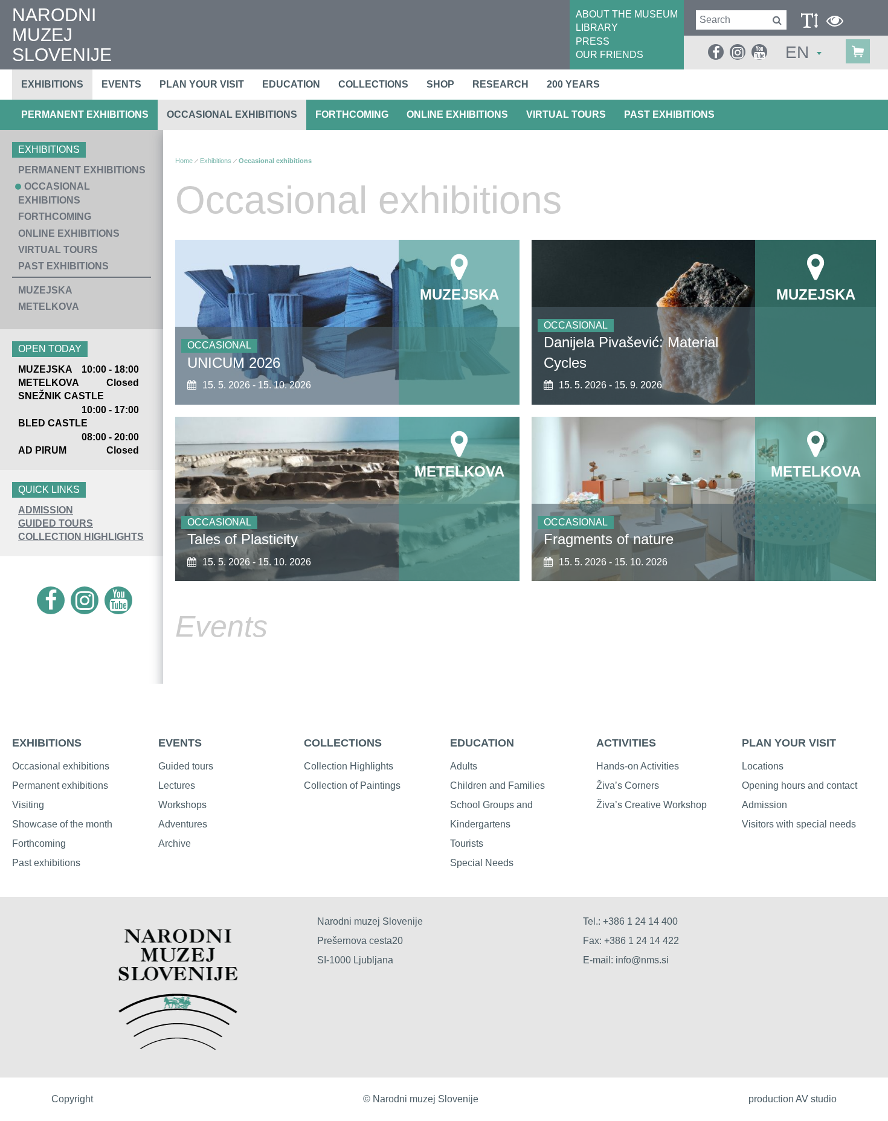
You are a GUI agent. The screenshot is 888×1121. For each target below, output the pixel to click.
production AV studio (792, 1099)
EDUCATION (482, 743)
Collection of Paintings (352, 785)
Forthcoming (351, 114)
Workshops (182, 805)
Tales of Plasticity (242, 539)
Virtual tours (566, 114)
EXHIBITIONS (47, 743)
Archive (174, 843)
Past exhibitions (669, 114)
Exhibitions (52, 84)
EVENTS (180, 743)
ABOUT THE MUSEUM (627, 14)
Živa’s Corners (627, 785)
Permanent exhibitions (85, 114)
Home (184, 160)
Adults (463, 766)
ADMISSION (45, 510)
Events (121, 84)
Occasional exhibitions (232, 114)
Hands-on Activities (637, 766)
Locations (762, 766)
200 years (573, 84)
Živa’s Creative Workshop (651, 805)
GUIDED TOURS (55, 523)
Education (291, 84)
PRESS (593, 41)
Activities (626, 743)
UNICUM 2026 (233, 363)
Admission (764, 805)
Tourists (466, 843)
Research (500, 84)
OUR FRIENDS (609, 55)
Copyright (72, 1099)
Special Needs (481, 863)
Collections (373, 84)
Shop (440, 84)
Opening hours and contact (799, 785)
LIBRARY (597, 27)
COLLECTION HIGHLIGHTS (81, 537)
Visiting (28, 805)
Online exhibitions (457, 114)
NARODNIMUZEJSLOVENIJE (62, 35)
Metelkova (48, 306)
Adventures (182, 824)
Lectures (176, 785)
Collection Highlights (348, 766)
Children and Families (497, 785)
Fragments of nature (609, 539)
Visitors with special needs (799, 824)
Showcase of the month (62, 824)
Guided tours (185, 766)
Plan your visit (201, 84)
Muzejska (45, 290)
